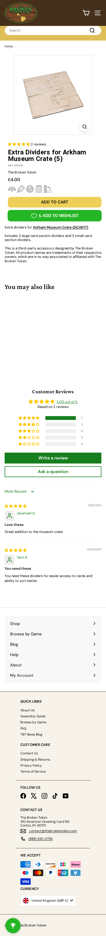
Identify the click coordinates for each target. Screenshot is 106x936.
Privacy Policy (31, 765)
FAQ (23, 728)
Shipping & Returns (35, 759)
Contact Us (29, 753)
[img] (16, 506)
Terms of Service (33, 771)
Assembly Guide (33, 716)
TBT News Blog (31, 734)
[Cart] (86, 13)
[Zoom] (85, 127)
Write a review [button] (53, 458)
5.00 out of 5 (67, 402)
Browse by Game (33, 722)
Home (9, 46)
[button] (19, 144)
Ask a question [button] (53, 471)
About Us (27, 710)
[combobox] (53, 30)
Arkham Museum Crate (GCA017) (60, 227)
